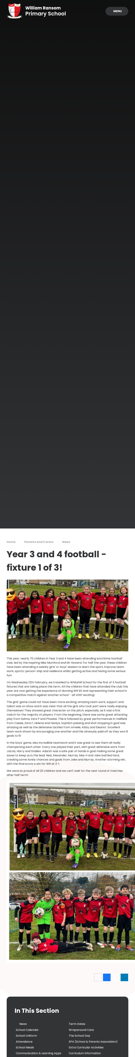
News (66, 542)
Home (11, 542)
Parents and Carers (38, 542)
